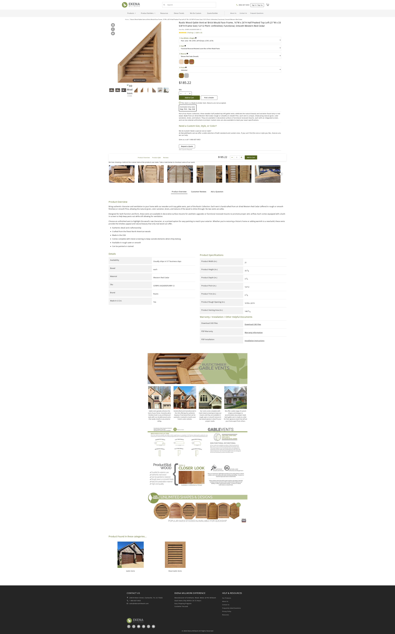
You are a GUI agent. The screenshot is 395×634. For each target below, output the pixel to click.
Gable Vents (130, 571)
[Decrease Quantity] (180, 93)
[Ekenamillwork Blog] (148, 626)
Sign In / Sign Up (257, 5)
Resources (225, 615)
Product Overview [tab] (179, 192)
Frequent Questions (256, 13)
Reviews (166, 157)
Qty (180, 89)
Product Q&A (156, 157)
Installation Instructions (254, 341)
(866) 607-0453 (243, 5)
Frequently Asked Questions (231, 608)
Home (127, 19)
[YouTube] (138, 626)
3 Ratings (190, 33)
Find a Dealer (209, 98)
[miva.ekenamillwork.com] (131, 5)
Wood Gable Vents (175, 571)
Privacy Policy (226, 611)
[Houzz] (153, 626)
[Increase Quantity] (189, 93)
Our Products (226, 598)
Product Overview (144, 157)
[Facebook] (129, 626)
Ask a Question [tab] (217, 192)
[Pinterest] (143, 626)
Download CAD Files (253, 324)
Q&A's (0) (199, 33)
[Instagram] (134, 626)
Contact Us (243, 13)
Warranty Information (254, 332)
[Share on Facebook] (112, 29)
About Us (233, 13)
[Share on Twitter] (112, 34)
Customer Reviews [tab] (198, 192)
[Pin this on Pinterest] (112, 25)
